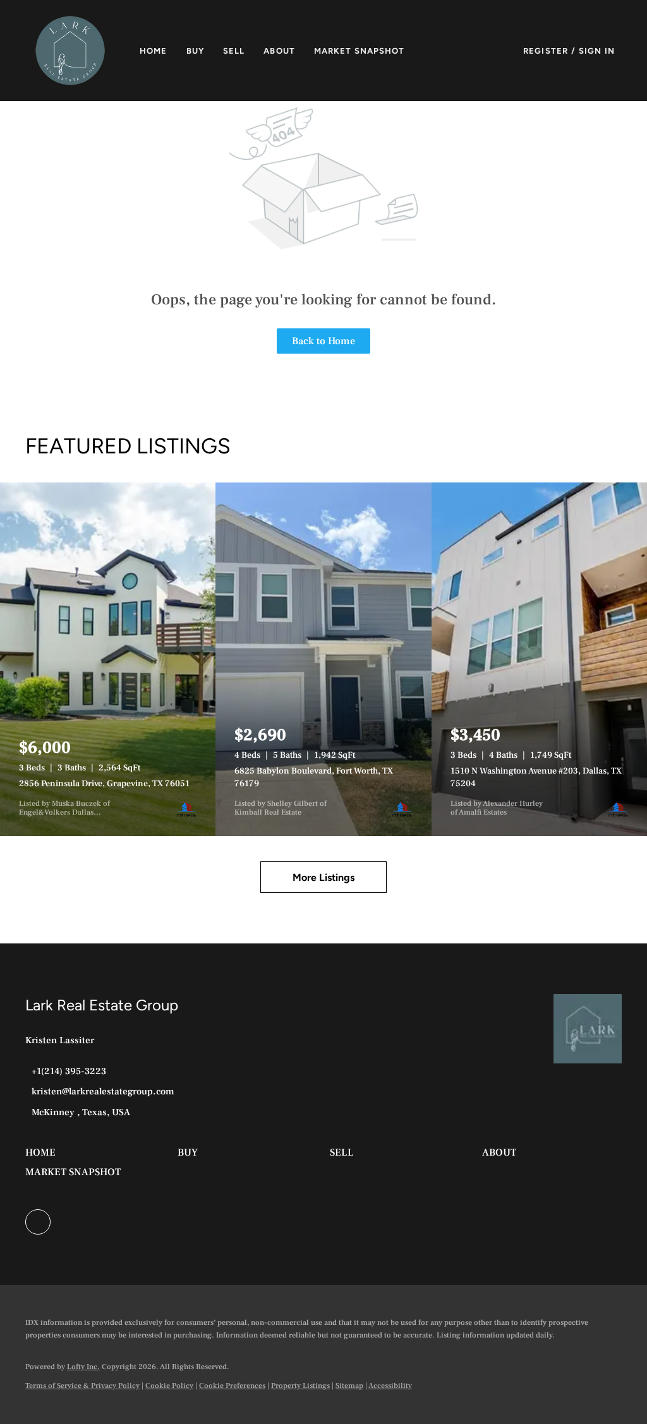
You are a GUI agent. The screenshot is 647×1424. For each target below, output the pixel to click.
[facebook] (38, 1222)
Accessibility (390, 1386)
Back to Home (323, 341)
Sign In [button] (597, 51)
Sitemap (349, 1386)
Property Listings (300, 1386)
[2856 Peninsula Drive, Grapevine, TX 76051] (107, 659)
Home (153, 51)
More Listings (323, 877)
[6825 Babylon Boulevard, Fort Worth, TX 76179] (323, 659)
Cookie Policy (169, 1386)
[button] (70, 50)
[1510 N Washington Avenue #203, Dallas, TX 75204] (539, 659)
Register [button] (545, 51)
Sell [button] (234, 51)
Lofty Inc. (83, 1367)
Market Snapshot (359, 51)
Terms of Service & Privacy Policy (82, 1386)
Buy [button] (195, 51)
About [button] (279, 51)
